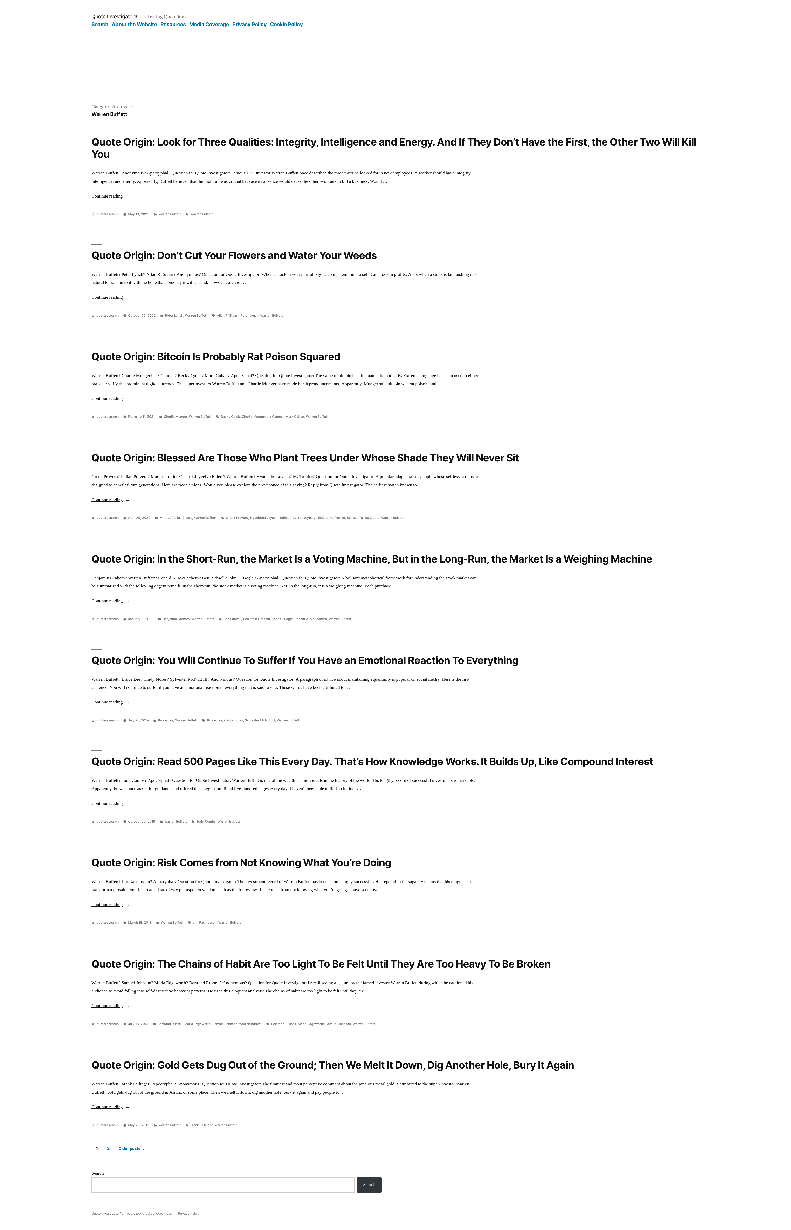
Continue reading (110, 196)
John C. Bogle (282, 619)
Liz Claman (275, 417)
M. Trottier (337, 518)
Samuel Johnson (224, 1024)
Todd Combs (206, 821)
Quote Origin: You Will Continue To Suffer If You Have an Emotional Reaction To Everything (304, 660)
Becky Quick (230, 417)
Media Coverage (209, 24)
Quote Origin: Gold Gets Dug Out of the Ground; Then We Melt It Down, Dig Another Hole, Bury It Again (332, 1065)
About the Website (134, 24)
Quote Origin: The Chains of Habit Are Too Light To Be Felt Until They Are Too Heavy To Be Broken (321, 964)
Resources (173, 24)
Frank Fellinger (201, 1125)
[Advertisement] (395, 58)
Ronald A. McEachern (311, 619)
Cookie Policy (286, 24)
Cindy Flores (233, 720)
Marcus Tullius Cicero (176, 518)
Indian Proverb (290, 518)
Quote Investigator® (114, 16)
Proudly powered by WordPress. (148, 1213)
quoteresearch (107, 214)
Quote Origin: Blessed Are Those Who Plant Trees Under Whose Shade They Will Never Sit (305, 458)
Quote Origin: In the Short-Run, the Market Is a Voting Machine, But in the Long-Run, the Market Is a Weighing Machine (371, 559)
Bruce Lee (165, 720)
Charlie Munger (175, 417)
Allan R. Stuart (228, 315)
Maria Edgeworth (197, 1024)
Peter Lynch (174, 315)
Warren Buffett (169, 214)
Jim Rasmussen (204, 923)
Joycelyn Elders (315, 518)
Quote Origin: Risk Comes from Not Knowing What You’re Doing (241, 862)
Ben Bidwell (232, 619)
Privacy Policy (249, 24)
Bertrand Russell (170, 1024)
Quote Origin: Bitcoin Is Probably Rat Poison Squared (215, 356)
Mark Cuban (295, 417)
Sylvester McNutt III (260, 720)
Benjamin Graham (176, 619)
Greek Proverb (237, 518)
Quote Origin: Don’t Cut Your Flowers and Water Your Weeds (234, 255)
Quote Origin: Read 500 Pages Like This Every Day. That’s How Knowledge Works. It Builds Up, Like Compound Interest (372, 761)
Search (99, 24)
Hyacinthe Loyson (263, 518)
